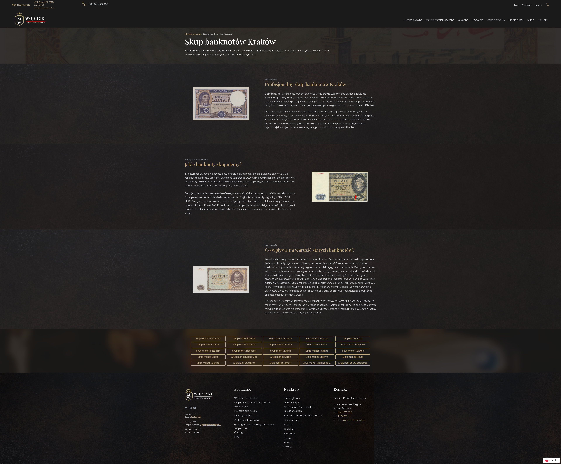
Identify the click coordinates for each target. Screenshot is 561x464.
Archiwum (526, 5)
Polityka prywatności (193, 429)
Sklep (530, 19)
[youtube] (194, 408)
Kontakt (543, 19)
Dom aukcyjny (291, 402)
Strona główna (413, 19)
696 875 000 (345, 412)
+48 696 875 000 (98, 3)
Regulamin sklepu (192, 432)
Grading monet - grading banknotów (254, 424)
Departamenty (496, 19)
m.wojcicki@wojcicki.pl (354, 420)
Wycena (463, 19)
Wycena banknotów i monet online (303, 415)
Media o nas (516, 19)
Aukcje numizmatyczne (440, 19)
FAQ (516, 5)
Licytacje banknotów (245, 411)
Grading (538, 5)
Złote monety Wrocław (247, 420)
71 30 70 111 (344, 416)
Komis (287, 438)
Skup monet (240, 428)
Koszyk (288, 447)
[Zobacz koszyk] (547, 5)
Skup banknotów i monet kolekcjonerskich (297, 409)
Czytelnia (477, 19)
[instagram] (190, 408)
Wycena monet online (246, 398)
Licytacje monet (243, 415)
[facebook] (186, 408)
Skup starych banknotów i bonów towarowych (252, 404)
